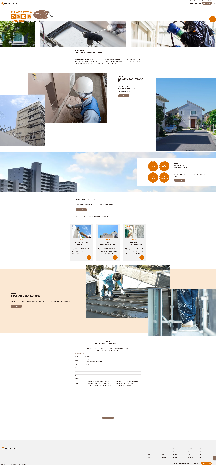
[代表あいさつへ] (142, 257)
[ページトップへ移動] (214, 463)
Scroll (213, 19)
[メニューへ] (115, 257)
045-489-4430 (88, 356)
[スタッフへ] (89, 257)
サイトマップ (204, 451)
